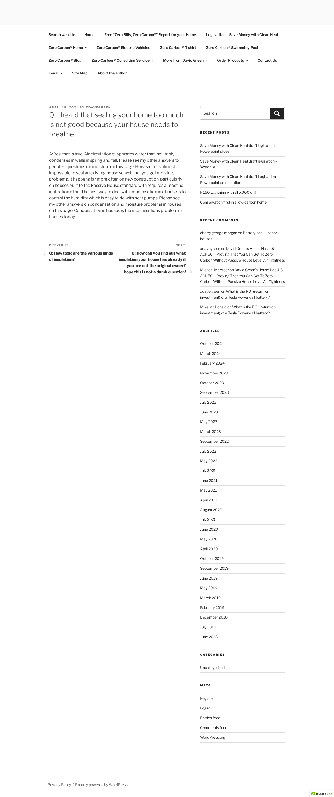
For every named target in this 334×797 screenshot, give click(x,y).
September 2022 (214, 441)
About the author (112, 73)
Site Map (79, 73)
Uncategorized (212, 667)
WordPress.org (212, 737)
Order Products (230, 60)
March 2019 (210, 598)
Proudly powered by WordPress (101, 784)
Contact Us (267, 60)
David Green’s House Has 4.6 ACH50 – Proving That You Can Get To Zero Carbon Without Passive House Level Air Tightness (242, 254)
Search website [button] (62, 34)
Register (207, 698)
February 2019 (212, 607)
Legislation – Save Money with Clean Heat (242, 34)
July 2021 (208, 470)
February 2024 (212, 363)
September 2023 (214, 392)
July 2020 (208, 519)
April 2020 (209, 549)
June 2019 (209, 578)
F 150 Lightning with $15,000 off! (228, 192)
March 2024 (210, 353)
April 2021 (208, 500)
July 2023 (208, 402)
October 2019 (212, 558)
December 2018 (214, 617)
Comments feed (213, 727)
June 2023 (209, 412)
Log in (205, 708)
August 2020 (211, 509)
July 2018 (208, 627)
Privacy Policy (59, 784)
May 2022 (208, 461)
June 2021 (208, 480)
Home (89, 34)
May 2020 (209, 539)
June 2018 (209, 636)
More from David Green (183, 60)
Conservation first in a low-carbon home (233, 202)
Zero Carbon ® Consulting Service (121, 60)
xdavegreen (98, 107)
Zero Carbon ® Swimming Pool (232, 47)
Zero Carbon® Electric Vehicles (123, 47)
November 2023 (214, 373)
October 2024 (212, 343)
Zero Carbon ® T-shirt (178, 47)
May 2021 (208, 490)
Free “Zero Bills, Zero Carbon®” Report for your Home (150, 34)
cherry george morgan (218, 232)
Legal (53, 73)
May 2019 (208, 588)
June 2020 (209, 529)
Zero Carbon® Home (66, 47)
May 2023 (208, 421)
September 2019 (214, 568)
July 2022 (208, 451)
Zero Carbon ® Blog (65, 60)
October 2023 (212, 382)
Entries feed (210, 717)
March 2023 (210, 431)
